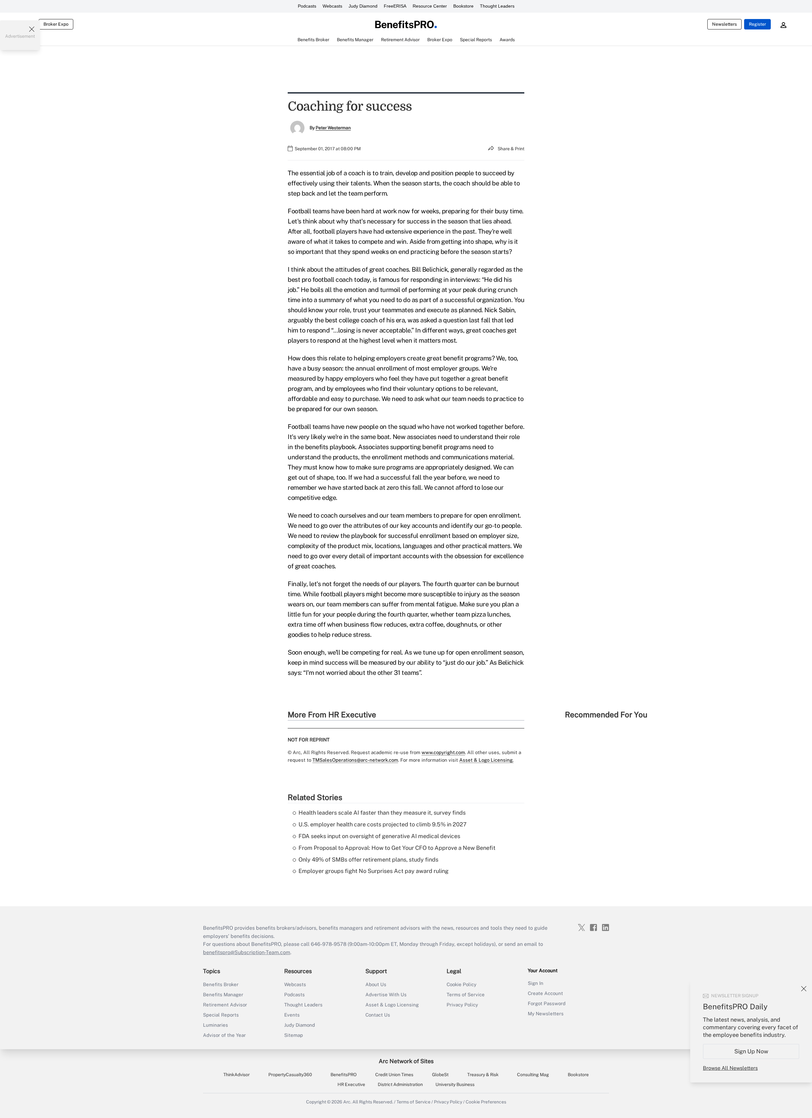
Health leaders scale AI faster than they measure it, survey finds (382, 812)
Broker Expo (56, 24)
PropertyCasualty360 (290, 1074)
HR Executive (351, 1084)
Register (757, 24)
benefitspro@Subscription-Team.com (246, 952)
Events (292, 1015)
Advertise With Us (386, 994)
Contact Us (377, 1015)
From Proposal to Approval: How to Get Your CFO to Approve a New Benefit (396, 847)
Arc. (347, 1101)
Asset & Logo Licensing (392, 1004)
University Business (455, 1084)
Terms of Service (466, 994)
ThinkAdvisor (236, 1074)
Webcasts (332, 6)
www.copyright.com (443, 752)
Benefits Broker (221, 984)
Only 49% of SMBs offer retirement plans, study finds (368, 859)
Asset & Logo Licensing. (486, 760)
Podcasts (307, 6)
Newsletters (724, 24)
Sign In (535, 983)
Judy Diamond (363, 6)
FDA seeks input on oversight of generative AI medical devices (379, 836)
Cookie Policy (461, 984)
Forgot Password (547, 1003)
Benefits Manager (223, 994)
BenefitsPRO (344, 1074)
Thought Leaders (497, 6)
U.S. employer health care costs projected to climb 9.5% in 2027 (382, 824)
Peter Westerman (333, 127)
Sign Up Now (751, 1051)
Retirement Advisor (225, 1004)
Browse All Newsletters (730, 1068)
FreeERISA (395, 6)
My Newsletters (546, 1013)
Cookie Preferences (486, 1101)
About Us (375, 984)
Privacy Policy (462, 1004)
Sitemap (293, 1035)
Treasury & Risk (483, 1074)
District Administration (400, 1084)
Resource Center (430, 6)
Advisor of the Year (224, 1035)
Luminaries (215, 1025)
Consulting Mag (533, 1074)
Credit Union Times (394, 1074)
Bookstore (463, 6)
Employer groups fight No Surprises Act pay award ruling (373, 871)
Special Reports (221, 1015)
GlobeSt (440, 1074)
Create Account (545, 993)
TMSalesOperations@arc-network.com (355, 760)
